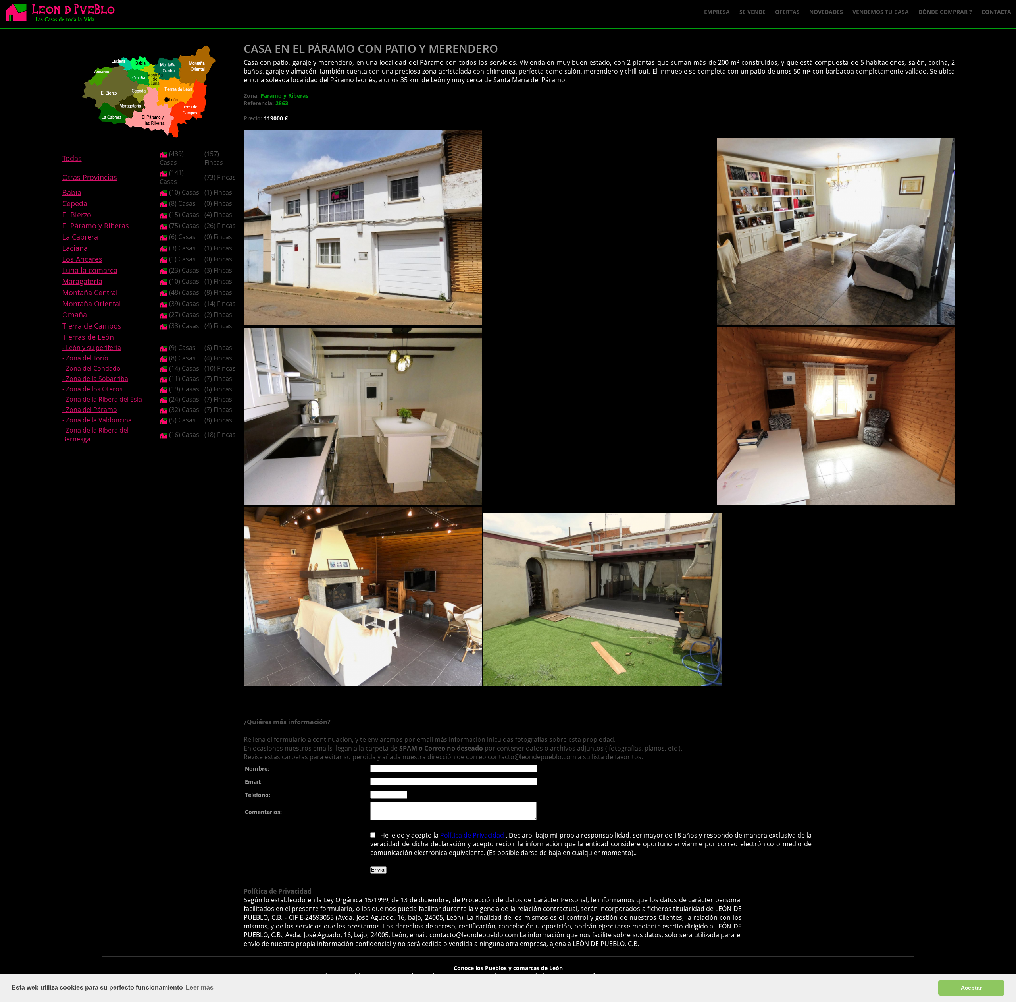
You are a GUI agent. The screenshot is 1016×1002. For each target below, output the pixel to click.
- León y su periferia (91, 347)
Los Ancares (82, 259)
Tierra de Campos (91, 326)
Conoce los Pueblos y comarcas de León (508, 968)
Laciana (75, 248)
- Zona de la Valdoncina (97, 420)
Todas (72, 158)
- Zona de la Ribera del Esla (102, 399)
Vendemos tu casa (880, 11)
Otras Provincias (89, 177)
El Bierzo (76, 214)
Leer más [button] (200, 987)
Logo (63, 14)
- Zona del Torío (85, 358)
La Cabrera (80, 237)
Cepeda (74, 203)
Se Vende (752, 11)
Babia (71, 192)
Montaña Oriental (91, 303)
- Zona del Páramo (89, 409)
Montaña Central (90, 292)
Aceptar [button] (971, 988)
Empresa (717, 11)
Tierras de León (88, 337)
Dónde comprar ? (945, 11)
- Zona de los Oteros (92, 389)
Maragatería (82, 281)
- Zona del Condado (91, 368)
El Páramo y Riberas (95, 225)
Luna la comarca (89, 270)
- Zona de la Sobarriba (95, 378)
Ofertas (787, 11)
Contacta (996, 11)
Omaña (74, 314)
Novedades (826, 11)
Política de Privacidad (473, 835)
